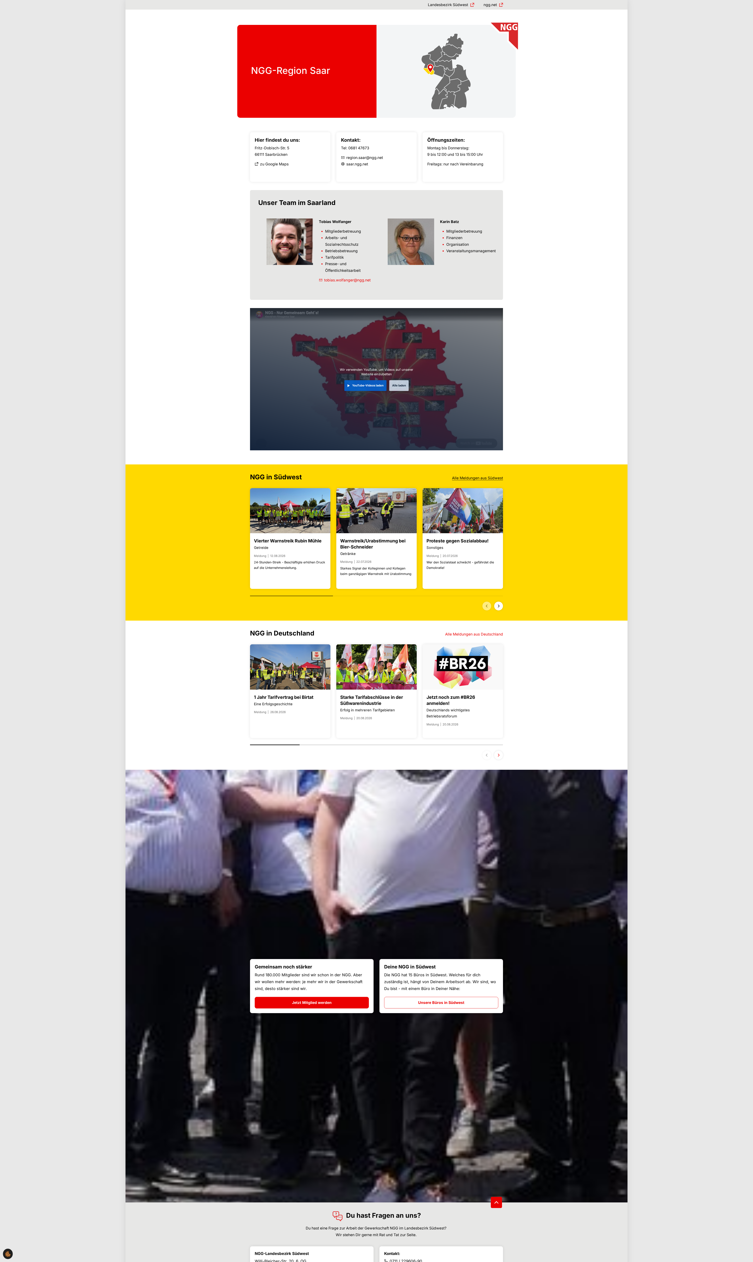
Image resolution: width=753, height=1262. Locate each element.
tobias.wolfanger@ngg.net (347, 280)
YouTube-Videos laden (368, 385)
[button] (8, 1254)
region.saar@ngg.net (364, 157)
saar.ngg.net (357, 164)
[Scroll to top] (496, 1202)
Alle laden (399, 385)
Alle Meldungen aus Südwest (477, 478)
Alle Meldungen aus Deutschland (474, 634)
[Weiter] (498, 606)
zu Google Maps (274, 164)
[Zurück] (486, 606)
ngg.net (490, 5)
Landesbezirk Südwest (448, 5)
